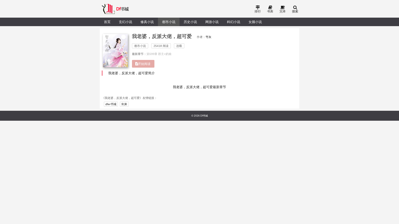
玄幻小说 (125, 22)
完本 (283, 11)
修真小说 (147, 22)
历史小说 (190, 22)
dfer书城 (110, 104)
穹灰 (208, 37)
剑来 (124, 104)
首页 (107, 22)
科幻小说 (233, 22)
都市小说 (168, 22)
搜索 (295, 11)
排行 (258, 11)
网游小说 (212, 22)
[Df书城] (116, 8)
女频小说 (255, 22)
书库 (270, 11)
